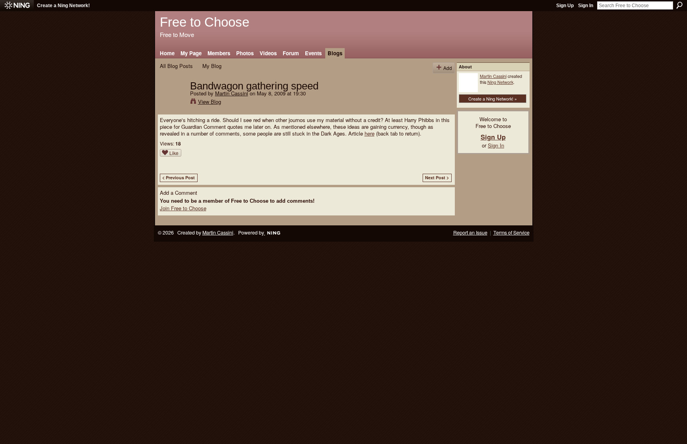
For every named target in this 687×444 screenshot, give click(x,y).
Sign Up (565, 5)
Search (679, 5)
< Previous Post (178, 177)
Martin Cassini (231, 93)
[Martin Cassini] (172, 102)
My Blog (211, 66)
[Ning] (17, 5)
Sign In (585, 5)
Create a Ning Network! (63, 5)
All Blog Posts (176, 66)
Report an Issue (470, 232)
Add (447, 67)
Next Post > (437, 177)
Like (174, 152)
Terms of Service (511, 232)
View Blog (209, 101)
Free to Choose (204, 22)
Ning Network (500, 82)
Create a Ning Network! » (492, 98)
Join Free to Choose (183, 208)
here (370, 133)
